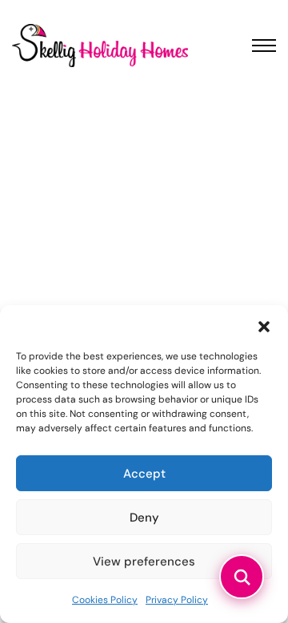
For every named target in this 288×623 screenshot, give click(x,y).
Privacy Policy (177, 599)
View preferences (144, 561)
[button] (264, 325)
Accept (144, 474)
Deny (144, 518)
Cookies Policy (105, 599)
